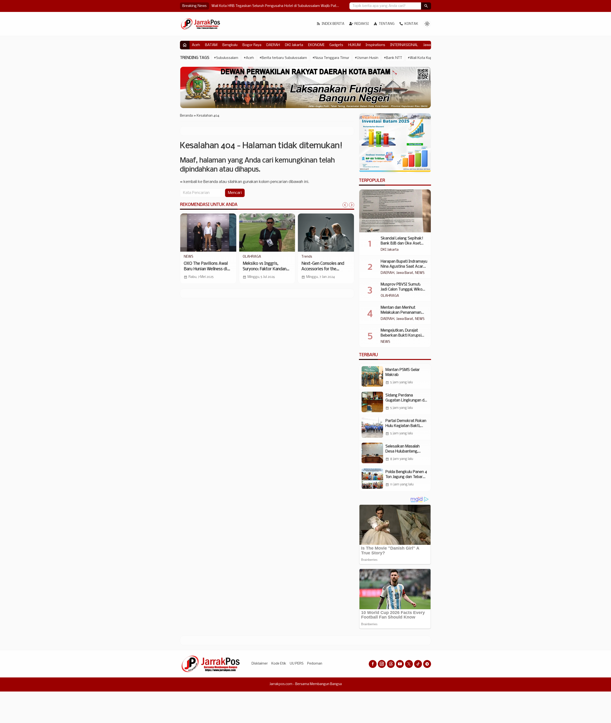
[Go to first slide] (351, 205)
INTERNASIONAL (404, 45)
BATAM (211, 45)
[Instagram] (382, 664)
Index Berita (333, 24)
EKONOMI (316, 45)
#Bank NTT (393, 58)
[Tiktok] (418, 664)
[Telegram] (427, 664)
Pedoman (314, 664)
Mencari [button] (235, 193)
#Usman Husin (366, 58)
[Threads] (391, 664)
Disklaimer (260, 664)
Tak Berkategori (314, 257)
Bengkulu (229, 45)
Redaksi (361, 24)
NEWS (420, 273)
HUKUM (354, 45)
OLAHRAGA (390, 296)
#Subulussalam (226, 58)
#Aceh (249, 58)
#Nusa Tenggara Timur (330, 58)
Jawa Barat (404, 273)
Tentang (387, 24)
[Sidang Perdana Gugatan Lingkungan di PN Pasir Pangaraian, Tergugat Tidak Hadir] (372, 402)
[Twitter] (409, 664)
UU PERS (297, 664)
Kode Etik (278, 664)
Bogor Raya (251, 45)
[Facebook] (373, 664)
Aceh (196, 45)
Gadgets (336, 45)
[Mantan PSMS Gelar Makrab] (372, 376)
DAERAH (273, 45)
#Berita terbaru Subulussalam (283, 58)
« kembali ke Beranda (199, 182)
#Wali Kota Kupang (423, 58)
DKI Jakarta (294, 45)
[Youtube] (400, 664)
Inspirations (375, 45)
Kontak (411, 24)
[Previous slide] (345, 205)
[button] (426, 6)
